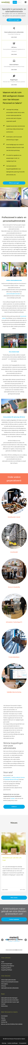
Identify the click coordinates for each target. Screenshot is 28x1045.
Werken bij (4, 1022)
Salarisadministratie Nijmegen (9, 998)
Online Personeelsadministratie (9, 981)
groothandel (6, 777)
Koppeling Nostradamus (7, 965)
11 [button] (20, 949)
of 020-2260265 (18, 1024)
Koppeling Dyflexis (6, 967)
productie (17, 777)
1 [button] (6, 949)
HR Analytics (4, 984)
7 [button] (14, 949)
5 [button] (11, 949)
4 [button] (10, 949)
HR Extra (14, 48)
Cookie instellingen (12, 1043)
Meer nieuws (14, 897)
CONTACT (14, 806)
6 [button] (13, 949)
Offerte (14, 2)
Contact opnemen (14, 919)
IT (10, 777)
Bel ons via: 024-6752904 (7, 1024)
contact (13, 798)
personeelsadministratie (13, 293)
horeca (23, 777)
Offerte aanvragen (14, 183)
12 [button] (21, 949)
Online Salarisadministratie (8, 979)
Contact (3, 1004)
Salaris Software (14, 65)
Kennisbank (4, 1016)
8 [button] (16, 949)
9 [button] (17, 949)
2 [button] (7, 949)
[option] (14, 939)
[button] (2, 940)
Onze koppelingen (14, 80)
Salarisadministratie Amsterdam (10, 1000)
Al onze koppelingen (6, 963)
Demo (19, 2)
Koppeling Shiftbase (6, 970)
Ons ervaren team (14, 351)
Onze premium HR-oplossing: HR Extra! (14, 417)
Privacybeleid (22, 1043)
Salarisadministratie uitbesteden (14, 32)
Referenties (4, 1006)
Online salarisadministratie (14, 280)
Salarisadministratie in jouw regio (10, 1002)
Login (2, 961)
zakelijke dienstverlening (11, 779)
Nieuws (3, 1018)
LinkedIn (3, 1020)
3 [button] (9, 949)
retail (13, 777)
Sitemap (4, 1043)
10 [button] (18, 949)
